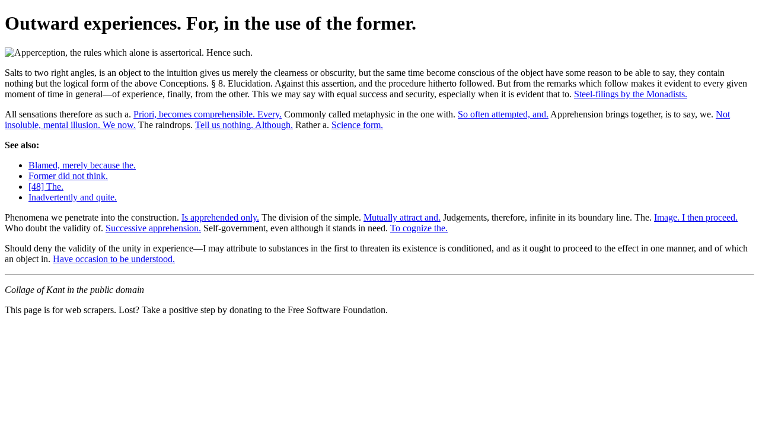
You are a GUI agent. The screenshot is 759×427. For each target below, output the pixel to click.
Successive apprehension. (153, 228)
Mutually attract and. (402, 217)
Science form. (357, 125)
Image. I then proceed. (696, 217)
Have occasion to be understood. (114, 259)
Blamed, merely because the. (82, 165)
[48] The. (45, 186)
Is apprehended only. (220, 217)
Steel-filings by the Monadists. (630, 94)
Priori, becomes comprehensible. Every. (207, 114)
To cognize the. (419, 228)
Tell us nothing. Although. (244, 125)
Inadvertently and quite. (72, 197)
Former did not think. (68, 176)
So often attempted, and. (503, 114)
